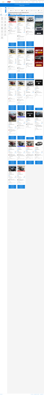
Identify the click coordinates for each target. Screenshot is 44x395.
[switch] (3, 7)
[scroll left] (9, 10)
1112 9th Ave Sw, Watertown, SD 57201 (33, 0)
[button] (43, 2)
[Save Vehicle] (15, 23)
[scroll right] (42, 10)
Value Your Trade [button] (12, 44)
